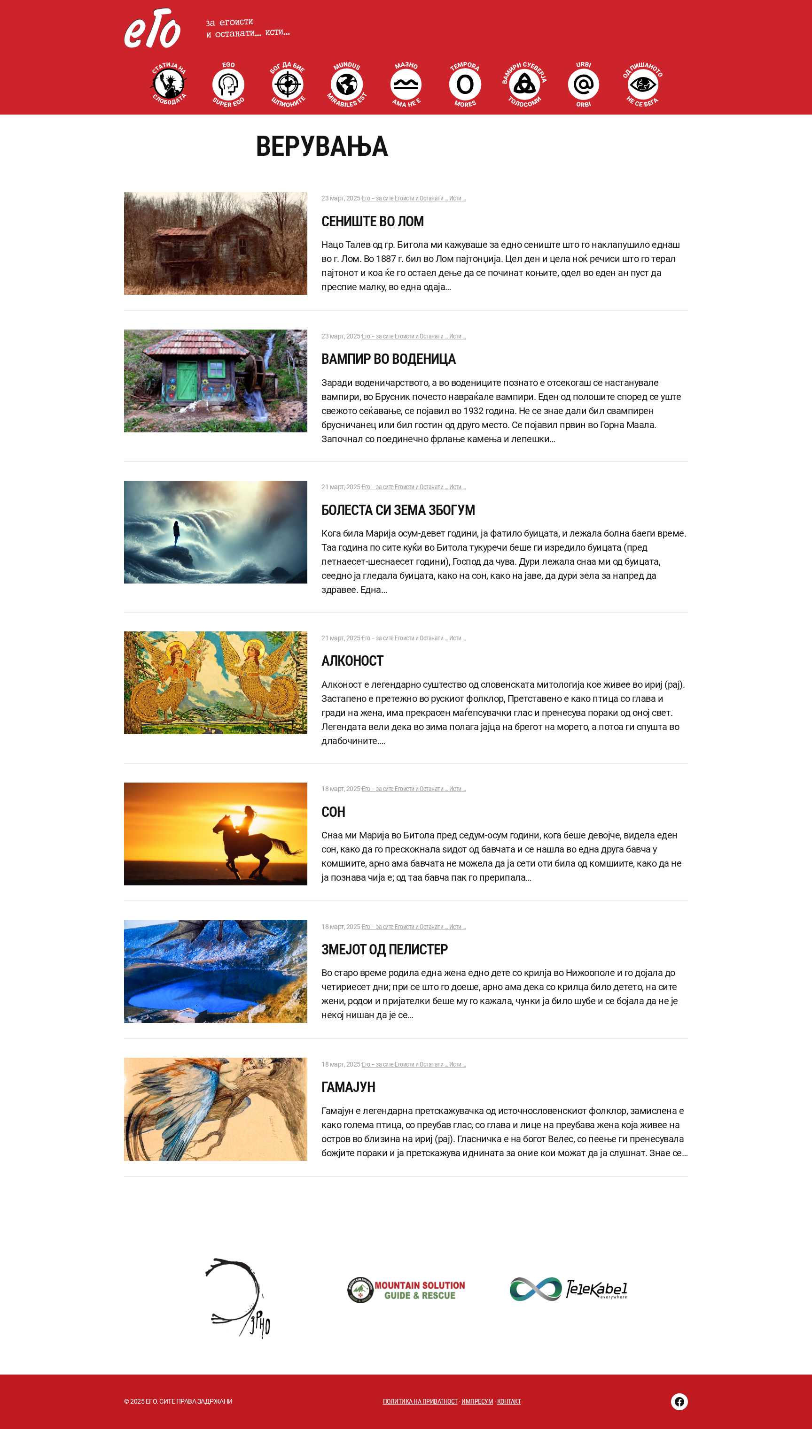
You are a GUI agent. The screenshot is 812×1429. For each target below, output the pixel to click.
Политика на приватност (420, 1401)
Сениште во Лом (372, 221)
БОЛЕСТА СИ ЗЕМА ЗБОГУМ (398, 510)
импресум (477, 1401)
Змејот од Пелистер (384, 949)
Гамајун (348, 1087)
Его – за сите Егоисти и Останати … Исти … (414, 198)
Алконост (352, 661)
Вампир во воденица (388, 359)
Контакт (509, 1401)
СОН (333, 812)
